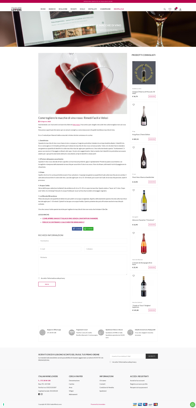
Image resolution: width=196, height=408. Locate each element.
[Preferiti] (170, 9)
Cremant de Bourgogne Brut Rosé (143, 264)
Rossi (43, 9)
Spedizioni (103, 391)
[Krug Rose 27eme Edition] (144, 115)
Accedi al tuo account (137, 380)
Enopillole (119, 9)
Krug (132, 132)
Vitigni (71, 391)
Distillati (92, 9)
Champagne (105, 9)
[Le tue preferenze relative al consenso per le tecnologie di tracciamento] (4, 404)
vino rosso (76, 125)
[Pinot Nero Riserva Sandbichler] (144, 158)
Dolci (82, 9)
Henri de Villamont (136, 260)
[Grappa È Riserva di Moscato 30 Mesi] (144, 72)
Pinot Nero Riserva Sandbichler (142, 178)
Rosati (74, 9)
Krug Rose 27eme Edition (140, 135)
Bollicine (63, 9)
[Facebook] (39, 394)
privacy (62, 278)
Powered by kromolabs (98, 404)
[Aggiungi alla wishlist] (133, 61)
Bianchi (52, 9)
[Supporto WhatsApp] (192, 405)
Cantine (71, 384)
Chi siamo (103, 380)
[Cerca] (165, 9)
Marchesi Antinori (136, 303)
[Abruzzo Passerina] (144, 201)
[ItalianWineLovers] (16, 9)
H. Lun (133, 175)
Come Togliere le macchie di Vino (105, 30)
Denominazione (74, 380)
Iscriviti (151, 356)
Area (70, 387)
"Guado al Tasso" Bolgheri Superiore (144, 306)
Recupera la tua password (139, 387)
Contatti (102, 384)
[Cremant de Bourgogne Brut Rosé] (144, 243)
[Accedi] (180, 9)
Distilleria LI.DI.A (135, 89)
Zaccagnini (134, 218)
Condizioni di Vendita (107, 387)
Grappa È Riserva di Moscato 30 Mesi (142, 93)
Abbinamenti (73, 394)
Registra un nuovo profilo (139, 384)
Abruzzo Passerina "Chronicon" (142, 221)
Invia (47, 284)
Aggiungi (153, 97)
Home (81, 30)
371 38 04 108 (51, 332)
